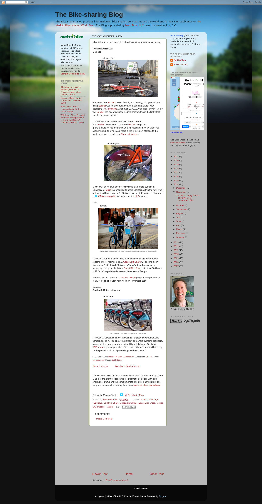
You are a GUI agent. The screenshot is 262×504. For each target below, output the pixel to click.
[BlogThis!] (126, 407)
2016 (176, 176)
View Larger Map (176, 132)
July (178, 217)
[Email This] (123, 407)
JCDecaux (97, 347)
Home (129, 473)
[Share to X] (129, 407)
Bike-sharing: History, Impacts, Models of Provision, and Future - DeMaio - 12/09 (71, 91)
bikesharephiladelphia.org (127, 366)
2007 (176, 266)
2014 (176, 184)
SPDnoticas (111, 109)
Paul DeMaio (179, 60)
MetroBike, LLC (134, 25)
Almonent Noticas (129, 134)
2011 (176, 250)
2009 (176, 258)
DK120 (149, 357)
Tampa (109, 407)
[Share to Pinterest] (134, 407)
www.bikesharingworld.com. (147, 385)
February (181, 233)
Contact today (72, 74)
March (179, 229)
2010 (176, 254)
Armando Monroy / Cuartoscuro (121, 357)
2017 (176, 172)
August (179, 213)
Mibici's (136, 196)
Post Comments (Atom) (117, 480)
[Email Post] (118, 407)
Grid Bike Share (128, 277)
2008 (176, 262)
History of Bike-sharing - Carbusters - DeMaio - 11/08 (72, 100)
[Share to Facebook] (131, 407)
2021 (176, 156)
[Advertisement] (128, 449)
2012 (176, 246)
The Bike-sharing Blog (89, 14)
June (178, 221)
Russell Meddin (100, 366)
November (181, 192)
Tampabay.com (98, 360)
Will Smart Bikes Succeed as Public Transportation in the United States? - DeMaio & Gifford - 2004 (72, 119)
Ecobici (111, 102)
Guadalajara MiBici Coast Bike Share (137, 403)
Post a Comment (104, 419)
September (181, 209)
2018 (176, 168)
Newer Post (99, 473)
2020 (176, 160)
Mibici (108, 190)
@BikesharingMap (107, 196)
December (181, 188)
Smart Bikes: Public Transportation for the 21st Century (70, 109)
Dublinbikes (117, 360)
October (180, 205)
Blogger (162, 496)
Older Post (157, 473)
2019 (176, 164)
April (178, 225)
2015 (176, 180)
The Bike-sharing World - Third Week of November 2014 (188, 197)
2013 (176, 242)
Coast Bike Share (132, 262)
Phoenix (101, 407)
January (180, 237)
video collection (177, 143)
